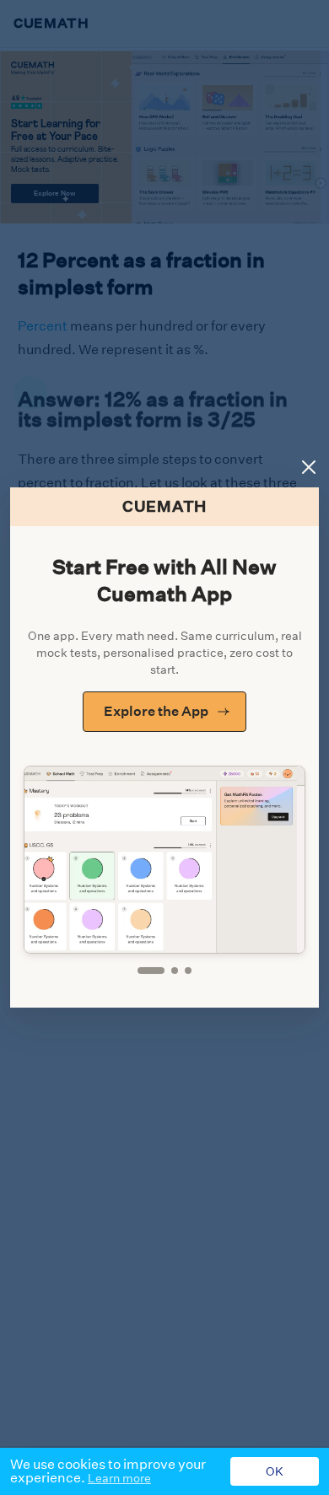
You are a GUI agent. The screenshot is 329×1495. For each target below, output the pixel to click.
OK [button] (274, 1471)
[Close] (308, 467)
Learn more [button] (119, 1478)
